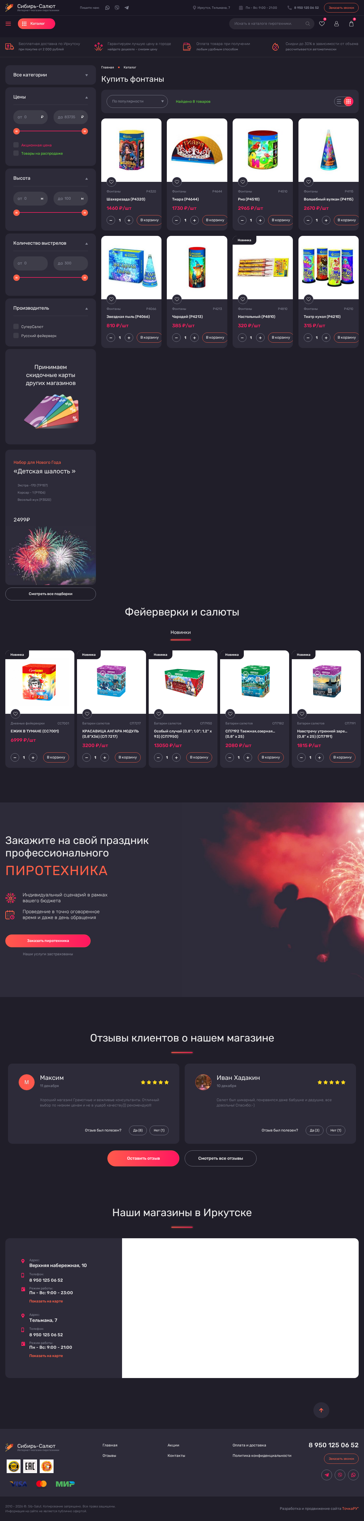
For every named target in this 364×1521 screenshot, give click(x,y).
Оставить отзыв (143, 1158)
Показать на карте (46, 1301)
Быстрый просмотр (131, 150)
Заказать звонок (341, 8)
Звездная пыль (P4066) (128, 316)
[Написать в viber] (117, 8)
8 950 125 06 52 (46, 1280)
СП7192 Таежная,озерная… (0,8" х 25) (250, 734)
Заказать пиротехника (48, 940)
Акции (173, 1445)
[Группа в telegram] (126, 8)
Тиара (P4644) (185, 199)
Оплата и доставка (249, 1445)
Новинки (181, 632)
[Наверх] (321, 1410)
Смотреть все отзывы (220, 1158)
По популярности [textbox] (128, 101)
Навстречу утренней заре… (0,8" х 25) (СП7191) (322, 734)
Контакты (176, 1455)
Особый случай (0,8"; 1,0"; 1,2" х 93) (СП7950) (183, 734)
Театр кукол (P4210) (322, 316)
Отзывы (109, 1455)
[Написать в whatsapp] (107, 8)
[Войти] (336, 24)
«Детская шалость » (45, 471)
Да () (138, 1130)
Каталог (130, 67)
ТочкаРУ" (350, 1508)
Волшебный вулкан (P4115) (328, 199)
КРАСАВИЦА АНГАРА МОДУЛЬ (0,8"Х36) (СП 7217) (110, 734)
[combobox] (137, 101)
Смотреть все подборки (50, 594)
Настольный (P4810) (256, 316)
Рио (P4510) (249, 199)
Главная (107, 67)
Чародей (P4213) (187, 316)
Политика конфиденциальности (262, 1455)
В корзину (149, 220)
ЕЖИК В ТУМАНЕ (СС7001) (35, 731)
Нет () (159, 1130)
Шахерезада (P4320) (126, 199)
